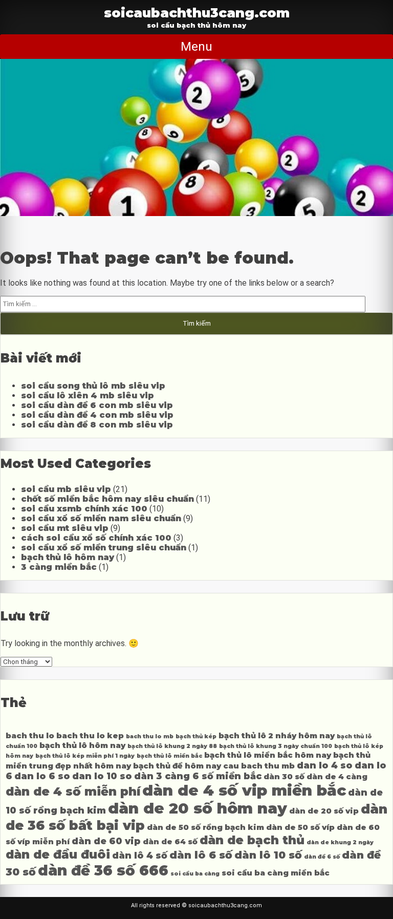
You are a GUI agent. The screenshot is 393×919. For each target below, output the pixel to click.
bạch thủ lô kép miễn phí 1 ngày (85, 756)
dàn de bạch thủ (252, 840)
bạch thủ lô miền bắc (169, 756)
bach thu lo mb (149, 736)
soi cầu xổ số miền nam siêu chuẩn (101, 518)
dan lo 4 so (325, 765)
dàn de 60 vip (106, 841)
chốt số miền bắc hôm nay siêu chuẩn (107, 499)
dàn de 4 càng (337, 776)
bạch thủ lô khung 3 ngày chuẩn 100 (275, 746)
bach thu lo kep (90, 735)
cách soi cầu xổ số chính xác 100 (96, 538)
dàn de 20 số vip (324, 811)
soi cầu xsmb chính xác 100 (84, 509)
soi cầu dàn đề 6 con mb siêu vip (97, 405)
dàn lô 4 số (139, 855)
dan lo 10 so (102, 776)
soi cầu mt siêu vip (64, 528)
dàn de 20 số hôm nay (197, 808)
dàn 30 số (284, 776)
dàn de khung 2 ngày (340, 842)
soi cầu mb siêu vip (66, 489)
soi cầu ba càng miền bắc (276, 873)
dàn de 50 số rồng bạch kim (205, 827)
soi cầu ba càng (195, 873)
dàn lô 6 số (200, 854)
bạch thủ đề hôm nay (177, 766)
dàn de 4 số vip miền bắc (244, 790)
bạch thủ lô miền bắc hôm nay (267, 755)
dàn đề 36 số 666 (103, 870)
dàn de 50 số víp (300, 827)
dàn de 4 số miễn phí (73, 791)
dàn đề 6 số (322, 856)
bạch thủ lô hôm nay (67, 557)
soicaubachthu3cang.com (197, 12)
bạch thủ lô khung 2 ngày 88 (172, 746)
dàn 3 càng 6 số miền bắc (197, 776)
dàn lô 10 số (268, 854)
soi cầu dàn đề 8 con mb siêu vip (97, 425)
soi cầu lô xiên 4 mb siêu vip (87, 395)
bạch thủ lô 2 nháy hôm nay (277, 735)
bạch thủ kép (196, 736)
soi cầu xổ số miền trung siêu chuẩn (103, 547)
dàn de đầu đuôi (58, 854)
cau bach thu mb (259, 766)
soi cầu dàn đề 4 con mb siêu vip (97, 415)
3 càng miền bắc (59, 567)
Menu (196, 46)
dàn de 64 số (170, 841)
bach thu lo (30, 735)
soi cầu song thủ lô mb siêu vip (93, 386)
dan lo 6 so (42, 776)
